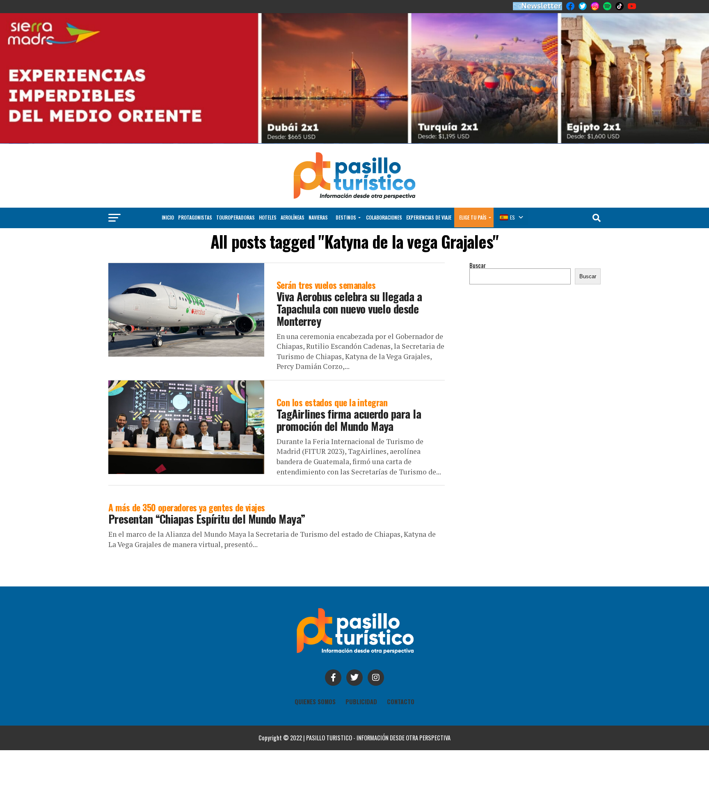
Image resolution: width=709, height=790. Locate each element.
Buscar (477, 240)
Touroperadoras (235, 191)
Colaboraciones (384, 191)
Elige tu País (473, 191)
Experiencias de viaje (428, 191)
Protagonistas (195, 191)
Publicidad (361, 676)
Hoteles (268, 191)
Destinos (346, 191)
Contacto (400, 676)
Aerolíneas (292, 191)
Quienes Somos (315, 676)
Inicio (168, 191)
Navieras (318, 191)
